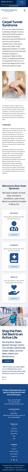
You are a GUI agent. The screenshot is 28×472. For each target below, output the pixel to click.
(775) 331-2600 (4, 5)
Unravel (24, 470)
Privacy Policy (18, 467)
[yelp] (16, 459)
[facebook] (11, 459)
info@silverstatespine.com (16, 404)
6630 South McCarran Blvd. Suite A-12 (14, 415)
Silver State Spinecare (18, 465)
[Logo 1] (9, 9)
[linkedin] (14, 459)
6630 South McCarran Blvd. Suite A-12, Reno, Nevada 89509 (17, 5)
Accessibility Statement (8, 470)
